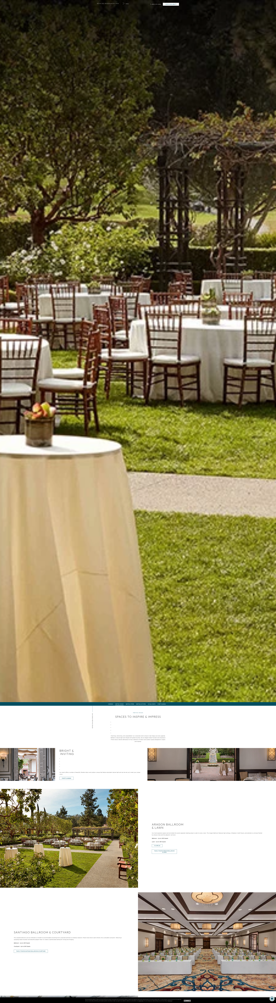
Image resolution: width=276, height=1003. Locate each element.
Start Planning (162, 704)
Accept (187, 1000)
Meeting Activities (141, 704)
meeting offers (130, 704)
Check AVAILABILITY (171, 4)
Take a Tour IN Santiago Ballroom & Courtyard (30, 951)
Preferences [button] (170, 1000)
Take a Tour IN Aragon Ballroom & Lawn (164, 851)
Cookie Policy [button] (140, 1000)
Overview (110, 704)
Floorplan (157, 845)
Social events (151, 704)
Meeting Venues (119, 704)
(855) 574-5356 (156, 4)
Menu (127, 3)
